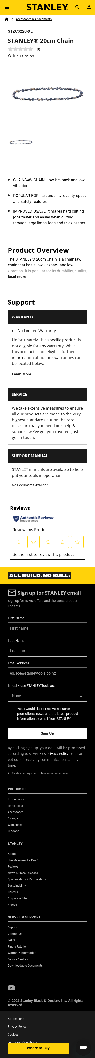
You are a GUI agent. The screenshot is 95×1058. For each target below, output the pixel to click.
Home (6, 19)
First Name (16, 618)
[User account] (89, 7)
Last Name (16, 641)
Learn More (21, 374)
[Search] (77, 7)
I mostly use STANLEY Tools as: (31, 685)
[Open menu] (7, 7)
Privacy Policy (57, 753)
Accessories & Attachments (34, 19)
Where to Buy (38, 1048)
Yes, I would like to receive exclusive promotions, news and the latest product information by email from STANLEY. (47, 713)
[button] (11, 988)
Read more (17, 276)
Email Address (18, 663)
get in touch (23, 437)
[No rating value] (22, 49)
